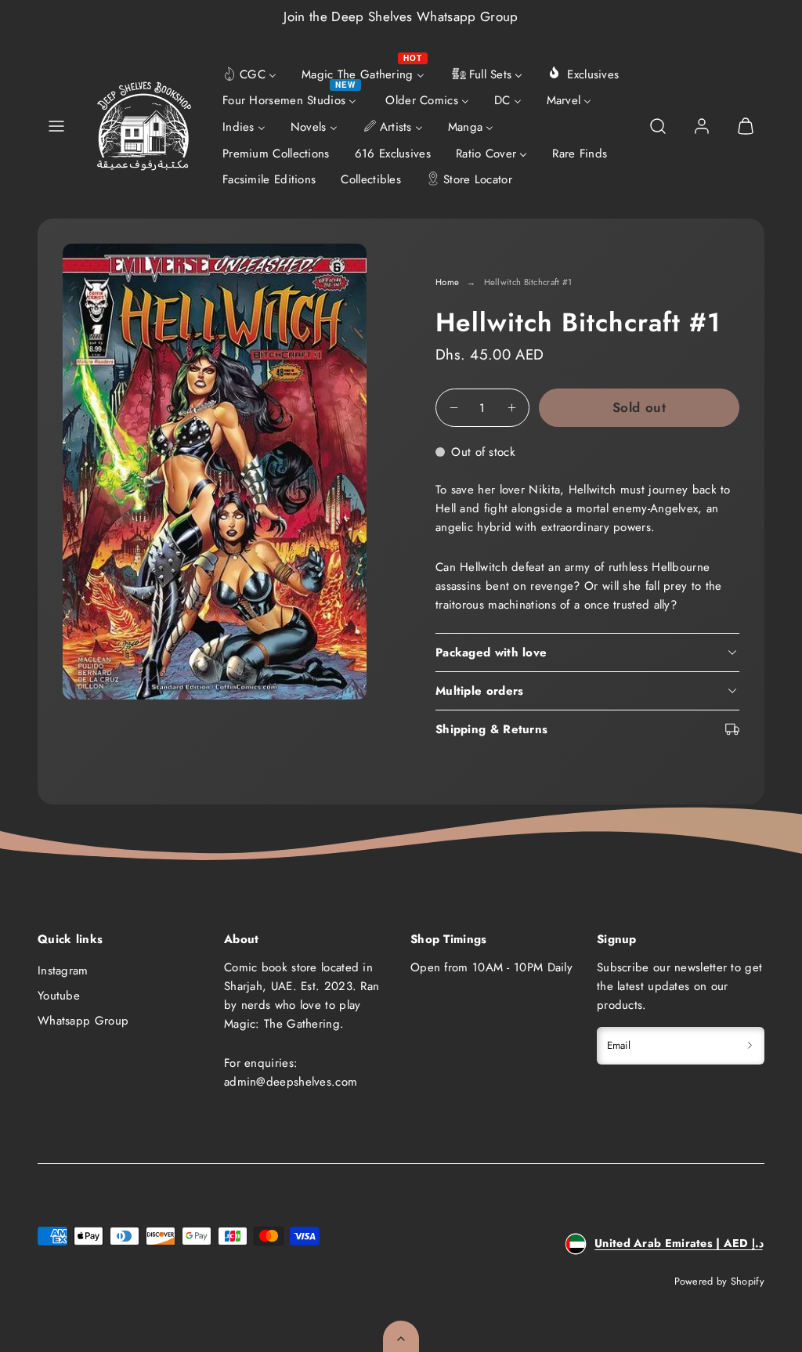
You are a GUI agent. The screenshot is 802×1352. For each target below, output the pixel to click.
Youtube (59, 995)
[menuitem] (249, 72)
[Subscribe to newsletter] (749, 1046)
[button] (56, 126)
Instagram (63, 970)
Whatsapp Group (83, 1020)
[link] (702, 126)
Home (447, 282)
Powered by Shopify (719, 1281)
